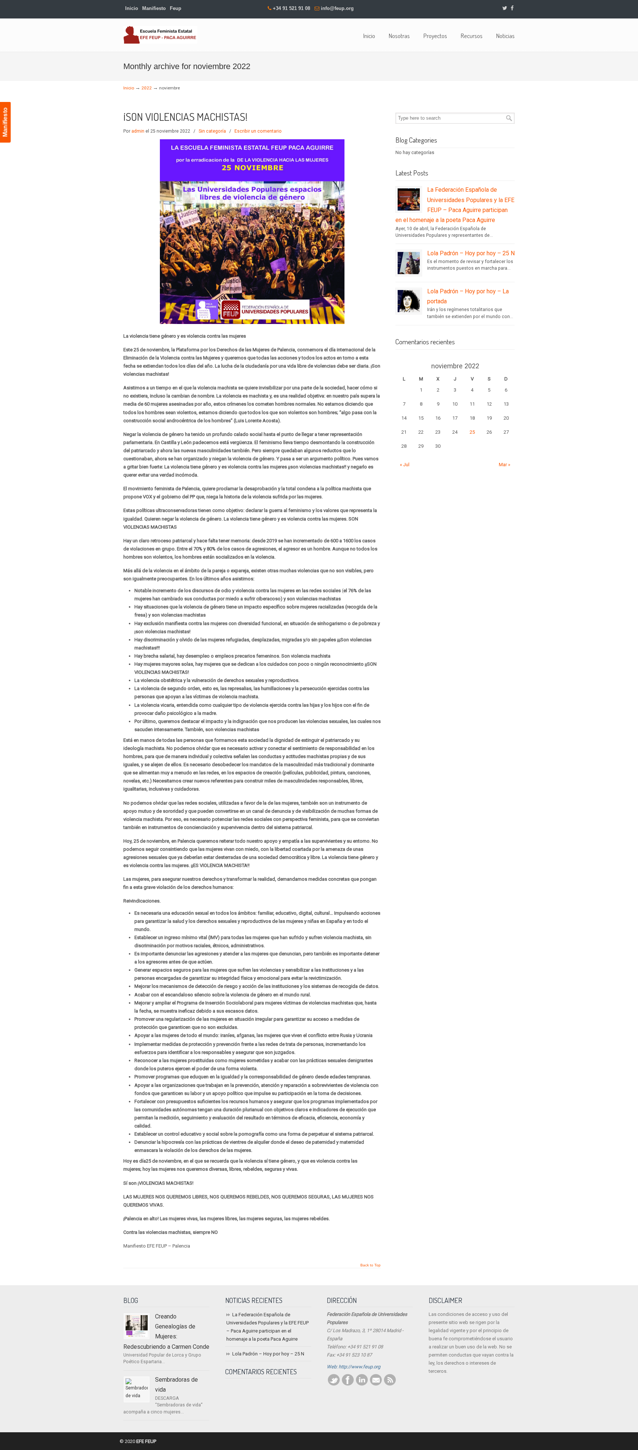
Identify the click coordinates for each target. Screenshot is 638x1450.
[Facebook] (512, 8)
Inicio (131, 8)
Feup (175, 8)
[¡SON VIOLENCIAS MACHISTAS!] (252, 322)
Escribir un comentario (258, 131)
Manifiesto (154, 8)
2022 (146, 88)
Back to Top (370, 1265)
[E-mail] (376, 1384)
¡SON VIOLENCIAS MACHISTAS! (185, 116)
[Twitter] (504, 8)
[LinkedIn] (362, 1384)
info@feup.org (337, 8)
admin (137, 131)
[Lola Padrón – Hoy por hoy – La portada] (409, 301)
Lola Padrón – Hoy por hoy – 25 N (471, 253)
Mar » (504, 464)
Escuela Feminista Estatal (160, 35)
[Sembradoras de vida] (137, 1389)
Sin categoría (212, 131)
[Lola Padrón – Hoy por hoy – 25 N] (409, 263)
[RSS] (390, 1384)
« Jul (404, 464)
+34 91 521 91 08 (291, 8)
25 (472, 432)
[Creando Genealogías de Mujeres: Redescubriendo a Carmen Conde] (137, 1326)
